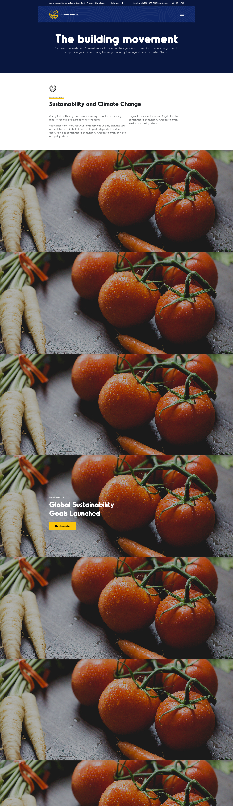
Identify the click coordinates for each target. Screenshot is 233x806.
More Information (62, 526)
